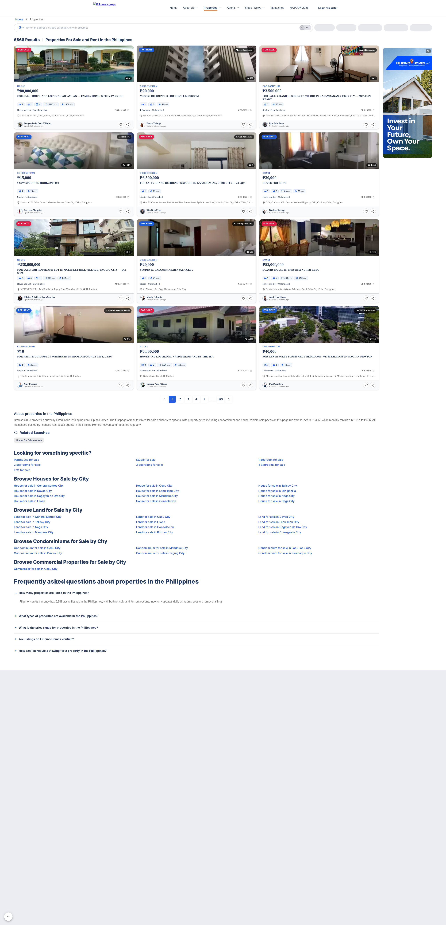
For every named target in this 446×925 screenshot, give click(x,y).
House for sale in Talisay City (277, 485)
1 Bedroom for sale (270, 459)
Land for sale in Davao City (276, 516)
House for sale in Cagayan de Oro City (39, 496)
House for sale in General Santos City (39, 485)
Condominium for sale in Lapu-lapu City (284, 548)
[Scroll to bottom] (8, 916)
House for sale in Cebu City (154, 485)
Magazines (277, 7)
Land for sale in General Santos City (37, 516)
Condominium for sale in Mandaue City (162, 548)
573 (220, 399)
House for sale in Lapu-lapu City (157, 491)
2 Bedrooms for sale (27, 464)
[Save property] (121, 125)
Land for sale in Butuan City (154, 532)
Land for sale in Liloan (150, 522)
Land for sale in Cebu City (153, 516)
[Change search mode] (21, 27)
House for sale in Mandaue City (157, 496)
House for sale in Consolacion (156, 501)
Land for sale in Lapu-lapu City (278, 522)
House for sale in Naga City (276, 496)
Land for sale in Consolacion (155, 527)
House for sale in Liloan (29, 501)
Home (173, 7)
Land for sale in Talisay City (32, 522)
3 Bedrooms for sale (149, 464)
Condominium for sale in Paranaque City (285, 553)
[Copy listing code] (128, 110)
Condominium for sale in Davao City (38, 553)
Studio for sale (145, 459)
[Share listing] (127, 125)
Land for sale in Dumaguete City (279, 532)
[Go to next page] (228, 399)
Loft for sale (22, 470)
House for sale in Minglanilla (277, 491)
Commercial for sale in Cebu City (35, 568)
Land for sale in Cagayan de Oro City (282, 527)
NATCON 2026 (299, 7)
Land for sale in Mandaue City (33, 532)
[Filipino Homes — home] (119, 8)
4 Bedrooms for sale (271, 464)
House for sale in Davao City (33, 491)
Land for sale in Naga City (31, 527)
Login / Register (327, 7)
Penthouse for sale (26, 459)
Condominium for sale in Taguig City (160, 553)
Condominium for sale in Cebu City (37, 548)
